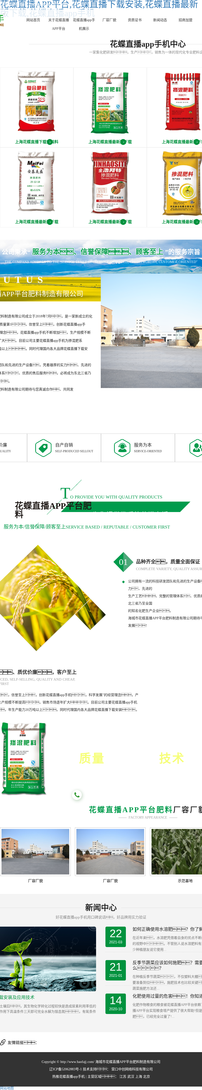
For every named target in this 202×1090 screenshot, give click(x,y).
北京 (146, 1076)
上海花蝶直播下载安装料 (36, 142)
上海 (138, 1076)
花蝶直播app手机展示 (84, 24)
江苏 (122, 1076)
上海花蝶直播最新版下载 (110, 142)
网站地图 (7, 1088)
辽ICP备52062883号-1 (65, 1069)
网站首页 (33, 20)
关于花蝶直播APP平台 (58, 24)
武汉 (130, 1076)
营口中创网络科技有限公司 (131, 1069)
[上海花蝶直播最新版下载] (110, 107)
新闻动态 (160, 20)
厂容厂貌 (109, 20)
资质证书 (135, 20)
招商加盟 (185, 20)
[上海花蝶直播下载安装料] (36, 107)
